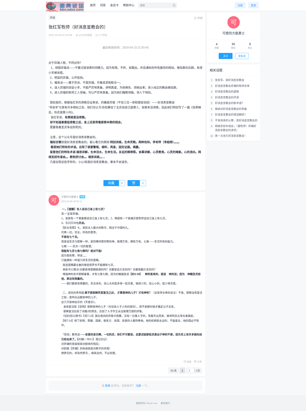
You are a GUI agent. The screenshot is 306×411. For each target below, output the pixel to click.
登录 (253, 5)
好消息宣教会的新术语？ (229, 102)
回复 (189, 361)
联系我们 (165, 403)
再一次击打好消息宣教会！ (231, 135)
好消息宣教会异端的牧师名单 (232, 85)
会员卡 (114, 5)
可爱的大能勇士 (70, 196)
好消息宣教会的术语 (227, 97)
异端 (52, 17)
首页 (93, 5)
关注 (225, 56)
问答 (103, 5)
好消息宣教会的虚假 (227, 91)
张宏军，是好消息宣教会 (229, 79)
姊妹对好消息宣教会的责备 (231, 108)
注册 (240, 5)
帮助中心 (128, 5)
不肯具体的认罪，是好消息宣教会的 (236, 120)
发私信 (242, 56)
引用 (199, 361)
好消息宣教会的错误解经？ (231, 114)
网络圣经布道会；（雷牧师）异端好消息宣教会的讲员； (235, 128)
